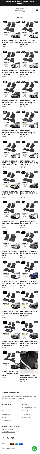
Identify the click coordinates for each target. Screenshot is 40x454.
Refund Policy (26, 417)
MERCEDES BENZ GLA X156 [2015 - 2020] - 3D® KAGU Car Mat (28, 253)
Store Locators (6, 414)
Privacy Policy (26, 414)
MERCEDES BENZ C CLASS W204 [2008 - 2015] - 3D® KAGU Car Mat (9, 103)
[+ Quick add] (35, 36)
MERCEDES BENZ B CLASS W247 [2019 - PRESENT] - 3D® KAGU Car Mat (28, 378)
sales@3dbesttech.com (8, 432)
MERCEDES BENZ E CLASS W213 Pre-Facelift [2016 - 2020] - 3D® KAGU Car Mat (9, 163)
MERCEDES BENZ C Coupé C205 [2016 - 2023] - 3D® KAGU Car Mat (27, 133)
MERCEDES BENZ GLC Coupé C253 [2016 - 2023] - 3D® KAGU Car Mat (28, 313)
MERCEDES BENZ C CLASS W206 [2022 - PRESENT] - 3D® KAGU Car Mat (10, 133)
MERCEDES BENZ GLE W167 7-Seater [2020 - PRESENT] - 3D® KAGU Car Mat (10, 343)
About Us (4, 407)
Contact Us (5, 417)
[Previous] (2, 3)
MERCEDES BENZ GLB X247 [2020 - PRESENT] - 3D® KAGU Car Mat (29, 283)
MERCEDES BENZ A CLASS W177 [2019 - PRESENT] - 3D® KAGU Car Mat (28, 42)
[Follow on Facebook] (3, 437)
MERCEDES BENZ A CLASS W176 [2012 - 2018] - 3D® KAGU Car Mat (11, 42)
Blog (3, 411)
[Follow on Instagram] (8, 437)
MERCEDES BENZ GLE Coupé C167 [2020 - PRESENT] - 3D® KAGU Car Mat (28, 343)
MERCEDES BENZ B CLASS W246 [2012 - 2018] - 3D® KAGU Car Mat (27, 72)
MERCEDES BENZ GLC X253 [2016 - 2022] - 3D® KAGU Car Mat (10, 313)
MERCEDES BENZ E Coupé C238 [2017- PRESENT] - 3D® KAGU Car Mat (10, 193)
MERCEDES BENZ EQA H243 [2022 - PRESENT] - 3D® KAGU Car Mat (10, 373)
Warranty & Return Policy (29, 407)
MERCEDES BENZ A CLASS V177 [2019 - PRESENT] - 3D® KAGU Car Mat (10, 72)
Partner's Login (6, 420)
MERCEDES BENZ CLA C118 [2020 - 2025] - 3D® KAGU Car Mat (10, 223)
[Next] (37, 3)
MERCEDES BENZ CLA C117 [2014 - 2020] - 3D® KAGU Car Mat (28, 193)
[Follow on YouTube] (12, 437)
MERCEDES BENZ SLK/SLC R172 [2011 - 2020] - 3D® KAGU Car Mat (10, 253)
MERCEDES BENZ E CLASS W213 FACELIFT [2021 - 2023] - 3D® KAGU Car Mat (29, 163)
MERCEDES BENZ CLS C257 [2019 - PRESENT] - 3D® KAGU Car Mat (28, 223)
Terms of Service (27, 411)
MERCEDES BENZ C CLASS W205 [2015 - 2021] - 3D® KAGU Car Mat (27, 103)
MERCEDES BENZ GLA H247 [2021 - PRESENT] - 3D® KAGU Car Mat (10, 283)
